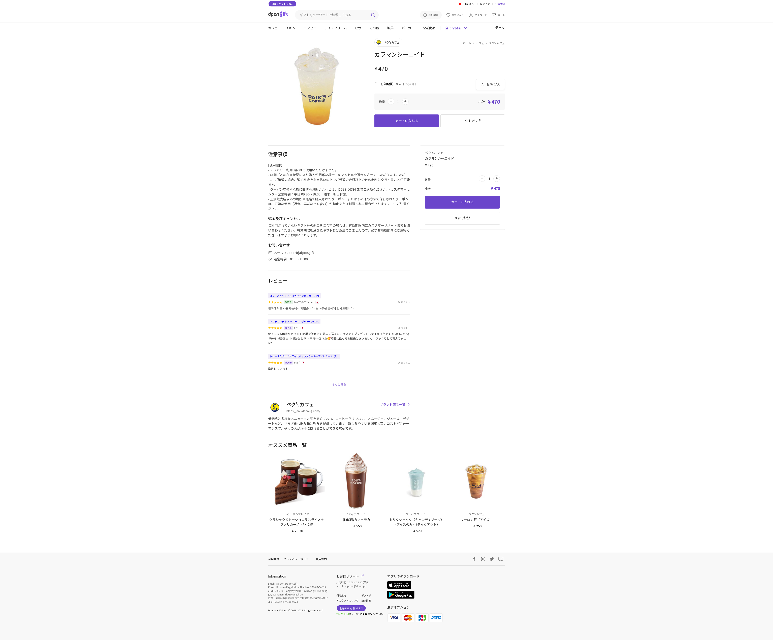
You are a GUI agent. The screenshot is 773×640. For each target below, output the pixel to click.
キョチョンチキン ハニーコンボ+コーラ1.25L (294, 321)
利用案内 (321, 559)
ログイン (485, 3)
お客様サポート (348, 576)
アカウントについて (347, 600)
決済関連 (366, 600)
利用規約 (273, 559)
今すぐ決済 (473, 121)
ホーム (467, 43)
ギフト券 (366, 595)
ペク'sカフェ (497, 43)
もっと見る (339, 384)
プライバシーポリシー (297, 559)
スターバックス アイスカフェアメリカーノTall (294, 295)
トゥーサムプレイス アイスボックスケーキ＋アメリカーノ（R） (304, 356)
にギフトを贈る (282, 3)
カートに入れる (406, 121)
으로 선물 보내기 (351, 608)
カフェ (480, 43)
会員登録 (500, 3)
